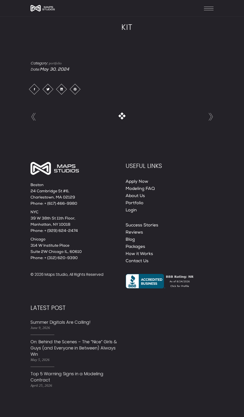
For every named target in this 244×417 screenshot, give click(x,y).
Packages (135, 247)
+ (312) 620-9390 (61, 258)
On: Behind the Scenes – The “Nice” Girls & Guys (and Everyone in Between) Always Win (73, 348)
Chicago (38, 240)
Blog (130, 240)
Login (131, 210)
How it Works (139, 254)
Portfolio (134, 203)
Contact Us (137, 261)
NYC (34, 212)
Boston (37, 185)
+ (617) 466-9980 (60, 204)
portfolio (55, 63)
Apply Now (137, 182)
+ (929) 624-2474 (61, 231)
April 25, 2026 (41, 385)
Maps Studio (56, 274)
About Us (135, 196)
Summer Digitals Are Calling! (61, 322)
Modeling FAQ (140, 189)
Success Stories (142, 225)
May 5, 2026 (40, 360)
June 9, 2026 (40, 328)
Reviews (134, 232)
